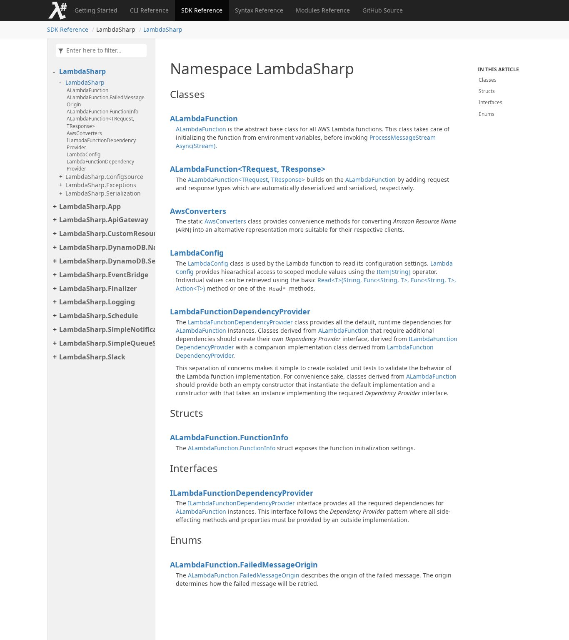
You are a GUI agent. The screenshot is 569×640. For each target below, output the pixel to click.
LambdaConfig (83, 154)
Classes (488, 79)
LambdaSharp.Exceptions (100, 185)
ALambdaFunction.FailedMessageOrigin (106, 101)
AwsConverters (84, 133)
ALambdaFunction (87, 90)
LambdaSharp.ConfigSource (104, 177)
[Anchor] (165, 94)
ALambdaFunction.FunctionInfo (102, 111)
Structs (487, 91)
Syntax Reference (259, 10)
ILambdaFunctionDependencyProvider (101, 144)
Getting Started (96, 10)
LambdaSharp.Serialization (103, 193)
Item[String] (394, 272)
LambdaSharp (162, 29)
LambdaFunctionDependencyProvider (100, 165)
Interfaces (490, 102)
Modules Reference (323, 10)
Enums (486, 114)
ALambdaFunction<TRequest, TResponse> (100, 122)
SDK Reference (201, 10)
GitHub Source (382, 10)
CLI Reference (149, 10)
